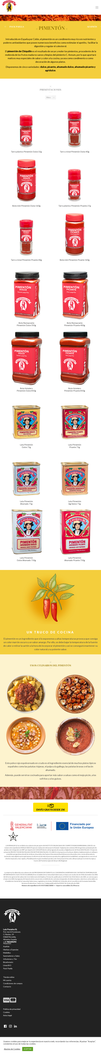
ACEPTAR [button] (27, 1049)
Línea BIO (7, 965)
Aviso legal (7, 1015)
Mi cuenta (7, 980)
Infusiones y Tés (10, 959)
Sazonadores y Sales (11, 956)
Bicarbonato (8, 962)
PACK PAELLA (16, 26)
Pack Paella (7, 968)
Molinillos (7, 953)
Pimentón (7, 943)
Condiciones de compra (12, 983)
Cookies (6, 1012)
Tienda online (8, 977)
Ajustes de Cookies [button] (12, 1049)
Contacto (7, 986)
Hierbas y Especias (10, 949)
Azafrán (6, 946)
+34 (9, 942)
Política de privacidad (11, 1009)
